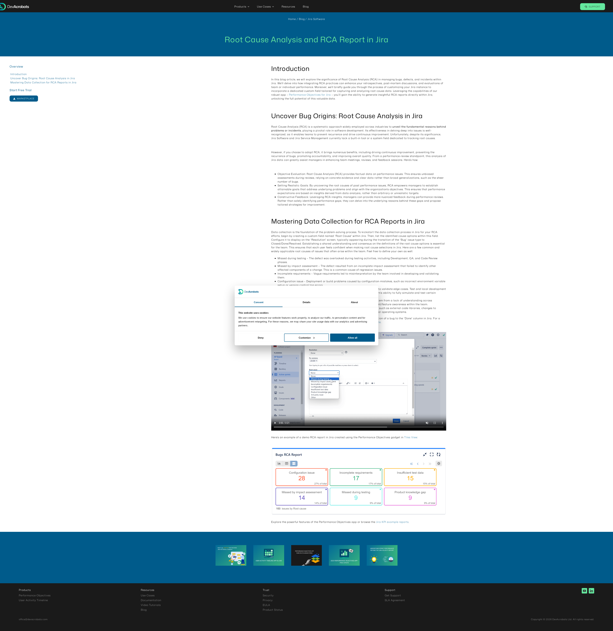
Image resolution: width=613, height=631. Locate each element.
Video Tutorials (151, 605)
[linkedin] (591, 590)
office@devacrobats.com (33, 619)
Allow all (352, 337)
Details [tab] (306, 302)
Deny (261, 337)
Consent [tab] (258, 302)
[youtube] (584, 590)
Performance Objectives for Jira (310, 94)
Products (25, 590)
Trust (266, 590)
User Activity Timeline (33, 600)
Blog (144, 610)
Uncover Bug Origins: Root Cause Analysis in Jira (42, 78)
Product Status (273, 610)
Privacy (268, 600)
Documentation (151, 600)
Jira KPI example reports (392, 522)
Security (268, 595)
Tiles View (410, 437)
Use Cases (148, 595)
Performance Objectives (35, 595)
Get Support (393, 595)
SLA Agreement (395, 600)
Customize (305, 337)
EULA (266, 605)
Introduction (18, 74)
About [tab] (354, 302)
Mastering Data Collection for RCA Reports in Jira (43, 82)
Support (390, 590)
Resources (147, 590)
